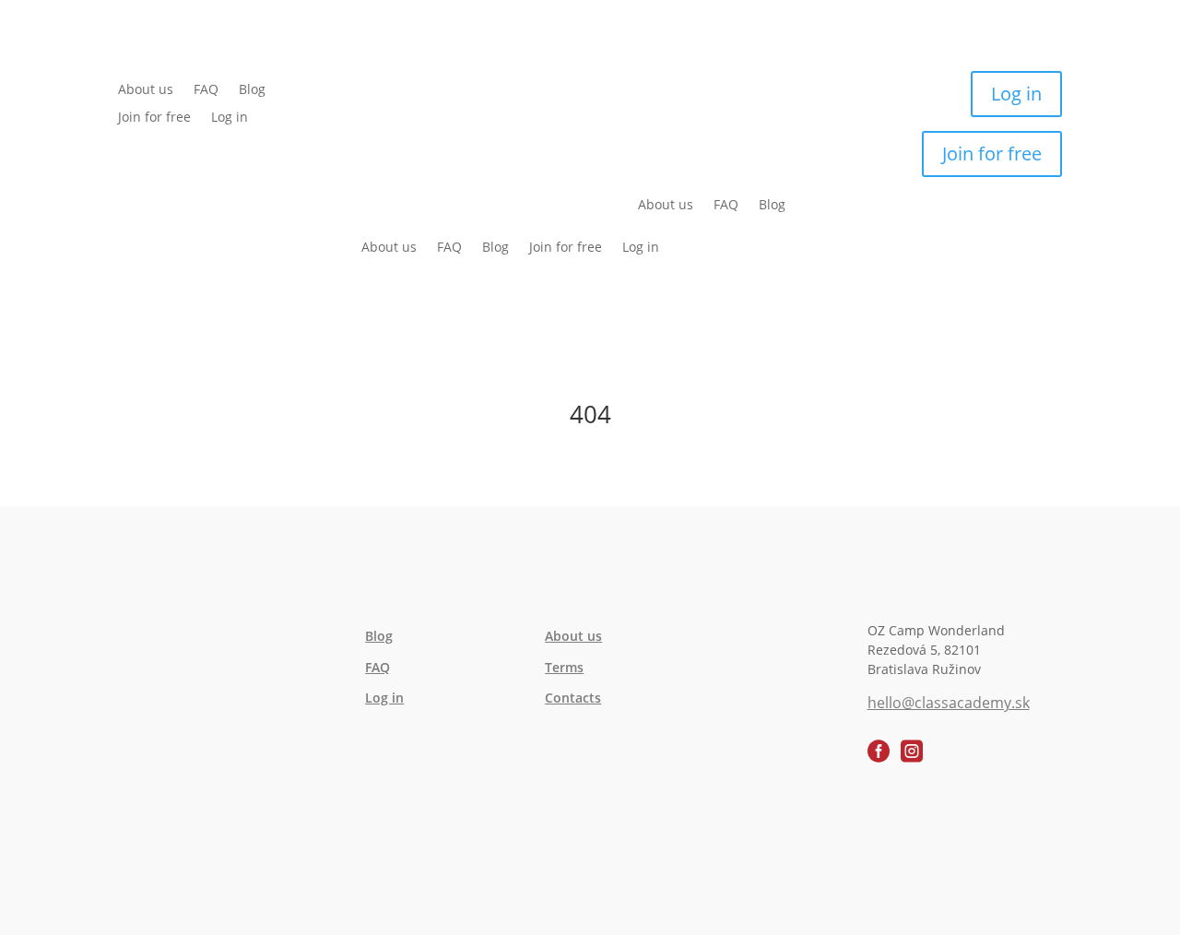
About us (145, 90)
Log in (229, 118)
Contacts (573, 697)
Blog (252, 90)
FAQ (206, 90)
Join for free (154, 118)
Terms (564, 667)
